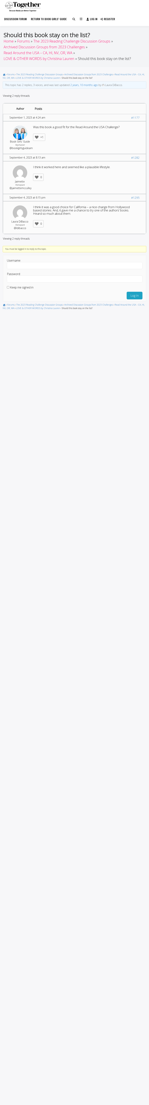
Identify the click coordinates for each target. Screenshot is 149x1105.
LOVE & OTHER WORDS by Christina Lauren (38, 77)
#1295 (135, 197)
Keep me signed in (21, 287)
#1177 (135, 117)
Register (109, 19)
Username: (14, 260)
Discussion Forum (15, 19)
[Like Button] (36, 137)
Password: (14, 274)
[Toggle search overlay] (74, 19)
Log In (134, 296)
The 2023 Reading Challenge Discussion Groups (39, 74)
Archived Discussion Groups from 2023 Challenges (88, 74)
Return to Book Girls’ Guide (49, 19)
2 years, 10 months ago (84, 85)
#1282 (135, 157)
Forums (11, 74)
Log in (93, 19)
